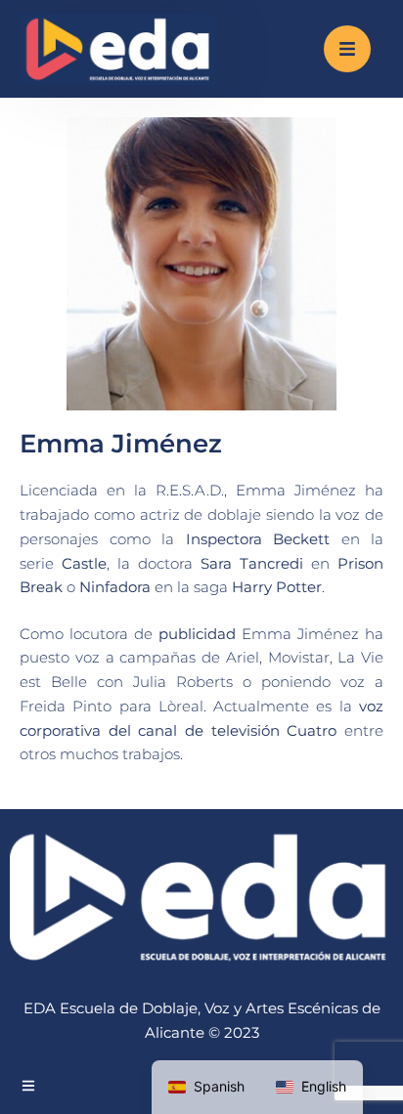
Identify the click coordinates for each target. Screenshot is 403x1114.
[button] (347, 48)
